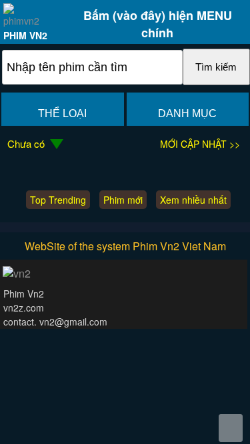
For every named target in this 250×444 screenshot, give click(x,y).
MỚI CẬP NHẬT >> (200, 143)
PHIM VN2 (25, 35)
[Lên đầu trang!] (231, 428)
